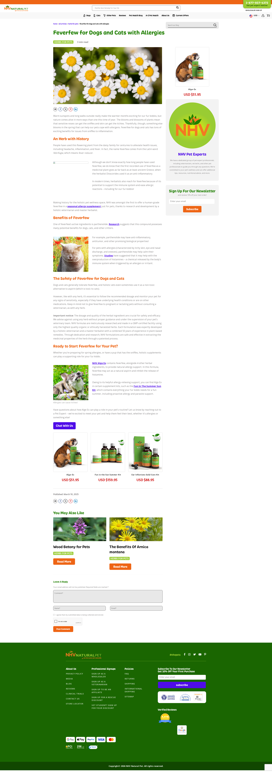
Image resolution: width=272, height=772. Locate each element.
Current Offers (182, 15)
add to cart (70, 458)
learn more (70, 452)
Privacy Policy (74, 673)
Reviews (122, 15)
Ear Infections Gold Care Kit (145, 474)
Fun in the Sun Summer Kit (108, 474)
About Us (165, 15)
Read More (64, 561)
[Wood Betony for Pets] (79, 529)
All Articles (63, 24)
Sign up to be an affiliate (101, 691)
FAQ (127, 673)
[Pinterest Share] (71, 109)
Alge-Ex (70, 474)
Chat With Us (64, 426)
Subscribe (192, 209)
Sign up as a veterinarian (99, 683)
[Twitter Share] (65, 109)
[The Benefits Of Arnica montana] (135, 529)
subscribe (182, 685)
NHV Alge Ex (99, 363)
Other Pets (111, 15)
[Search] (177, 8)
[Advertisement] (192, 235)
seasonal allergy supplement (84, 206)
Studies (108, 255)
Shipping (130, 683)
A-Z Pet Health (152, 15)
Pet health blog (136, 15)
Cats (98, 15)
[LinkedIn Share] (76, 109)
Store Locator (74, 703)
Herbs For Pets (73, 24)
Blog (69, 683)
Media (69, 678)
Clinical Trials (75, 693)
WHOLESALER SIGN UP (254, 10)
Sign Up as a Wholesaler (99, 675)
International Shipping (133, 690)
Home (55, 24)
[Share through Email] (55, 109)
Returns (130, 678)
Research (114, 224)
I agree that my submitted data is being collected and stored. (79, 615)
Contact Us (72, 698)
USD (255, 15)
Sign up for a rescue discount (104, 698)
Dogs (88, 15)
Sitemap (129, 696)
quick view (72, 446)
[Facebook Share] (60, 109)
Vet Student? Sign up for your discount (104, 706)
